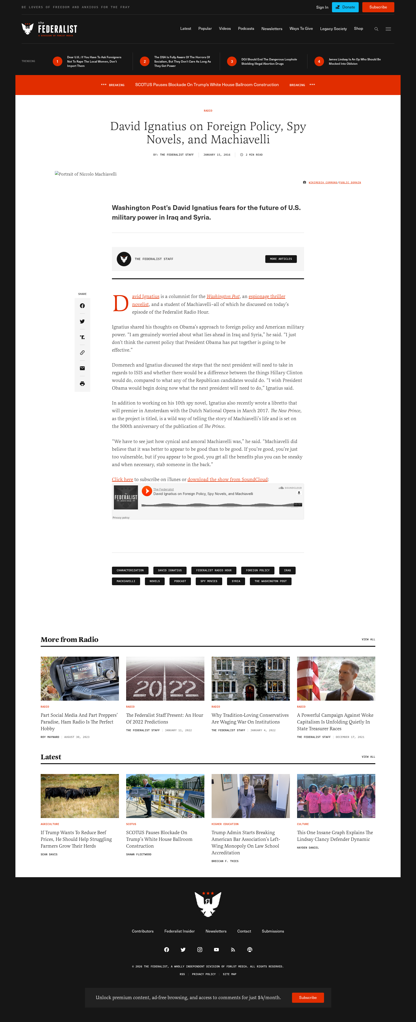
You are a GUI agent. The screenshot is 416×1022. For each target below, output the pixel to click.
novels (155, 581)
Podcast (180, 581)
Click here (122, 479)
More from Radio (69, 639)
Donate (348, 6)
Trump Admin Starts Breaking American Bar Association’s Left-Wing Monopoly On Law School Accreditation (246, 843)
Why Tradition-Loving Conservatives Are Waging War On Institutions (250, 718)
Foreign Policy (258, 570)
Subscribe (378, 6)
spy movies (209, 581)
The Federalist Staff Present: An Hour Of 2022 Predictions (164, 718)
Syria (236, 581)
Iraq (287, 570)
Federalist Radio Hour (214, 570)
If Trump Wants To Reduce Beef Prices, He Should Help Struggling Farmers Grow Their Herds (76, 839)
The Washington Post (271, 581)
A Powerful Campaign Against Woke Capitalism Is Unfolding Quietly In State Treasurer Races (335, 722)
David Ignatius (145, 296)
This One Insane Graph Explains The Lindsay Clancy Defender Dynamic (335, 836)
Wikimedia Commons (323, 182)
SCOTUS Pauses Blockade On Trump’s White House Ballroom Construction (159, 839)
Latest (51, 757)
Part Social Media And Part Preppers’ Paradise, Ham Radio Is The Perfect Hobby (79, 722)
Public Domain (350, 182)
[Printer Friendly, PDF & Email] (82, 384)
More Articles (281, 259)
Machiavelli (126, 581)
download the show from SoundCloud (228, 479)
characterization (130, 570)
